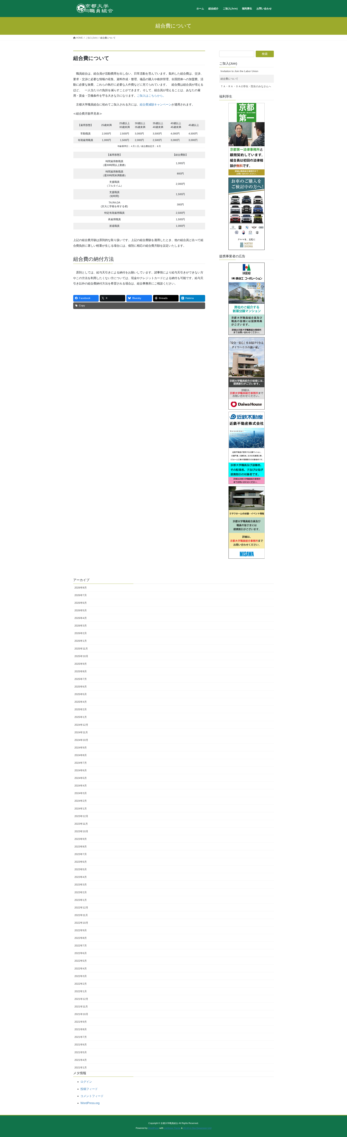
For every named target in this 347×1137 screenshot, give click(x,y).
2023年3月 (80, 884)
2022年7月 (80, 945)
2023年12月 (81, 816)
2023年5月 (80, 869)
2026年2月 (80, 633)
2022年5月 (80, 960)
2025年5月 (80, 694)
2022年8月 (80, 937)
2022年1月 (80, 991)
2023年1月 (80, 899)
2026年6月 (80, 602)
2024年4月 (80, 785)
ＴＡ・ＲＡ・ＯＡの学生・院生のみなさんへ (245, 86)
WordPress (153, 1128)
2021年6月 (80, 1044)
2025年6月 (80, 686)
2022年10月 (81, 922)
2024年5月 (80, 778)
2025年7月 (80, 679)
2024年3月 (80, 793)
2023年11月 (81, 823)
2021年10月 (81, 1014)
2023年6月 (80, 861)
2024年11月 (81, 732)
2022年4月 (80, 968)
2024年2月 (80, 800)
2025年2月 (80, 709)
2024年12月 (81, 724)
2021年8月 (80, 1029)
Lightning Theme (172, 1128)
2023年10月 (81, 831)
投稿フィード (89, 1088)
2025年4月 (80, 701)
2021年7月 (80, 1036)
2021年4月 (80, 1059)
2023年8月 (80, 846)
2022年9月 (80, 930)
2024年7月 (80, 762)
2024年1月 (80, 808)
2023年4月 (80, 877)
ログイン (86, 1081)
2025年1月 (80, 717)
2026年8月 (80, 587)
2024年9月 (80, 747)
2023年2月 (80, 892)
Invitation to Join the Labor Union (239, 71)
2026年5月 (80, 610)
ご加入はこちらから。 (151, 95)
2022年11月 (81, 915)
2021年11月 (81, 1006)
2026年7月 (80, 595)
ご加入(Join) (228, 63)
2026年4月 (80, 618)
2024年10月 (81, 740)
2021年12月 (81, 998)
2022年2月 (80, 983)
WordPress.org (90, 1103)
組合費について (229, 78)
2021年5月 (80, 1052)
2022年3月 (80, 976)
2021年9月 (80, 1021)
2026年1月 (80, 640)
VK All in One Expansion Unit (197, 1128)
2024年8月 (80, 755)
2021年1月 (80, 1067)
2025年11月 (81, 648)
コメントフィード (92, 1096)
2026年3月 (80, 625)
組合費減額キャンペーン (156, 104)
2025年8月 (80, 671)
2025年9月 (80, 663)
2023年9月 (80, 839)
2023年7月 (80, 854)
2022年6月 (80, 953)
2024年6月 (80, 770)
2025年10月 (81, 656)
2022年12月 (81, 907)
